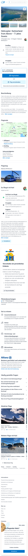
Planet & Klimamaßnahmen (7, 480)
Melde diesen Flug (8, 463)
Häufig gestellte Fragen (6, 488)
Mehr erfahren (17, 343)
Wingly (2, 466)
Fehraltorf (8, 466)
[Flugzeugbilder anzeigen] (11, 176)
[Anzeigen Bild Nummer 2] (14, 25)
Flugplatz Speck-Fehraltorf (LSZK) (17, 142)
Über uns (3, 508)
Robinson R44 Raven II (6, 168)
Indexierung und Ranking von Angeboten (10, 493)
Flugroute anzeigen (9, 54)
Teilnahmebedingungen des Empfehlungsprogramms (14, 497)
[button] (14, 128)
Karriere (3, 515)
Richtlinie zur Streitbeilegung (8, 495)
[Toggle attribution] (25, 136)
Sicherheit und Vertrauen (7, 482)
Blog (2, 511)
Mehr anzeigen (8, 114)
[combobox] (17, 2)
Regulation (3, 486)
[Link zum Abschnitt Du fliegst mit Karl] (25, 40)
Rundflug (15, 466)
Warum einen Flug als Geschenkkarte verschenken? (14, 85)
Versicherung (4, 484)
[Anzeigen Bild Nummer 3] (23, 25)
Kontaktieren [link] (7, 241)
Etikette (3, 499)
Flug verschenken (15, 82)
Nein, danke (22, 525)
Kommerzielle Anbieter (6, 501)
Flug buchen (15, 75)
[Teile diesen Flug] (24, 9)
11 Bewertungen (9, 69)
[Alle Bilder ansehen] (14, 14)
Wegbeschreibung (8, 143)
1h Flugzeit (14, 39)
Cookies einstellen (14, 547)
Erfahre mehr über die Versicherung (10, 369)
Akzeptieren (14, 551)
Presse (2, 517)
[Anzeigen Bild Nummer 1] (5, 25)
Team (2, 513)
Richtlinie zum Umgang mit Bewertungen (11, 491)
